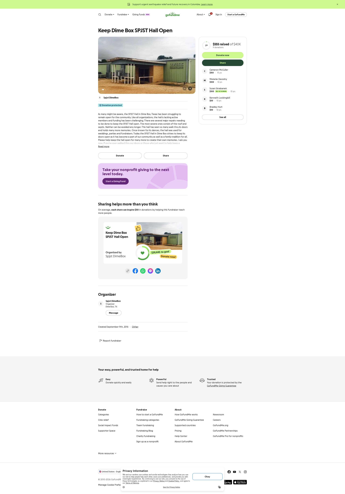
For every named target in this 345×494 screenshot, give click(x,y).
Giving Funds (140, 14)
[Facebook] (135, 271)
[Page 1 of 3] (103, 89)
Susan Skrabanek (218, 88)
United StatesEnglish (112, 472)
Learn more (207, 4)
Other (135, 327)
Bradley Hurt (216, 107)
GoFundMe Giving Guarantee (221, 386)
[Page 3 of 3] (107, 89)
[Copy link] (127, 271)
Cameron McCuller (219, 70)
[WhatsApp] (143, 271)
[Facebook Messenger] (150, 271)
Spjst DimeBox (113, 301)
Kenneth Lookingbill (220, 98)
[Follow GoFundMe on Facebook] (229, 472)
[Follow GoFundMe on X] (240, 472)
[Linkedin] (158, 271)
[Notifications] (209, 14)
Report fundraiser (112, 340)
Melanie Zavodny (218, 79)
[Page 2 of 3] (105, 89)
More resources (106, 453)
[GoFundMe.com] (172, 14)
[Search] (99, 14)
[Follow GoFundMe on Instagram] (245, 472)
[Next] (190, 88)
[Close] (337, 4)
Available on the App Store (240, 482)
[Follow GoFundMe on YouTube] (234, 472)
